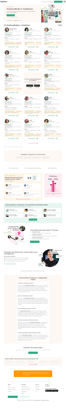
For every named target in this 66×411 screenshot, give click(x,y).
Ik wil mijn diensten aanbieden (24, 396)
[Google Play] (29, 86)
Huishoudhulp (10, 146)
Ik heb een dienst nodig (13, 396)
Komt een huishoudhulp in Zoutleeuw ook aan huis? (27, 308)
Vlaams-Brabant (15, 146)
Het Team (37, 387)
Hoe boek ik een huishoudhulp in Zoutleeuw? (26, 283)
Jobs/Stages (38, 389)
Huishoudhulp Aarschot (54, 362)
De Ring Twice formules (25, 387)
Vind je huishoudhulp (10, 15)
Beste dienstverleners (11, 387)
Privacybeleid (43, 400)
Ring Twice (5, 146)
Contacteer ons (24, 391)
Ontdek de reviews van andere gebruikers (23, 199)
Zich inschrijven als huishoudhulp (47, 1)
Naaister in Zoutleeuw (27, 157)
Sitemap (47, 400)
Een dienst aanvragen (58, 1)
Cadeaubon (10, 391)
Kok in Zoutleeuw (19, 157)
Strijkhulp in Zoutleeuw (45, 157)
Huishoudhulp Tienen (31, 362)
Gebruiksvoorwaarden (37, 400)
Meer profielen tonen (32, 143)
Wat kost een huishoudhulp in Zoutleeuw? (25, 295)
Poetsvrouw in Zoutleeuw (36, 157)
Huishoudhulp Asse (42, 362)
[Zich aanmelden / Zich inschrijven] (64, 2)
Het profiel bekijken (12, 69)
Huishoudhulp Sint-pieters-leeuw (21, 362)
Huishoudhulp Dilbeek (31, 361)
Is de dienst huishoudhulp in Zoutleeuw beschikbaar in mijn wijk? (29, 332)
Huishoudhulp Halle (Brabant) (43, 361)
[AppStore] (37, 86)
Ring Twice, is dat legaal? (25, 389)
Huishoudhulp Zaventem (8, 362)
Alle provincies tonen (32, 364)
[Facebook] (45, 386)
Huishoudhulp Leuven (8, 361)
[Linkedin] (47, 386)
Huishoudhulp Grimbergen (54, 361)
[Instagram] (49, 386)
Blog (8, 386)
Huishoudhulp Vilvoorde (19, 361)
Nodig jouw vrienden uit (12, 389)
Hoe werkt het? (24, 386)
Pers (36, 391)
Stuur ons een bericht (26, 374)
